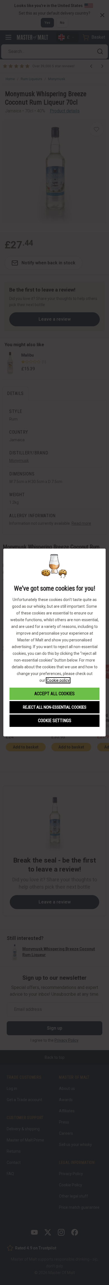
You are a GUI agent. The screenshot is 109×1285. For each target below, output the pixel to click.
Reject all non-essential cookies (54, 707)
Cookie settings (54, 720)
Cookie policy (58, 680)
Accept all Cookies (54, 693)
